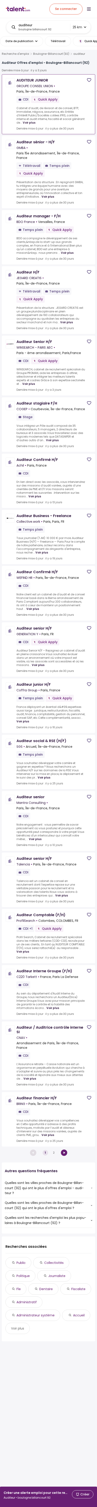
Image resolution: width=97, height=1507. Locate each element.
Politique (23, 1276)
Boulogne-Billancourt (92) (51, 54)
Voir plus (29, 123)
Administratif (26, 1302)
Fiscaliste (78, 1289)
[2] (64, 1153)
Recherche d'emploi (15, 54)
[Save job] (89, 80)
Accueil (79, 1315)
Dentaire (46, 1289)
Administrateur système (35, 1315)
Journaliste (56, 1276)
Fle (18, 1289)
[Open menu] (89, 9)
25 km (77, 27)
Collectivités (54, 1262)
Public (21, 1262)
